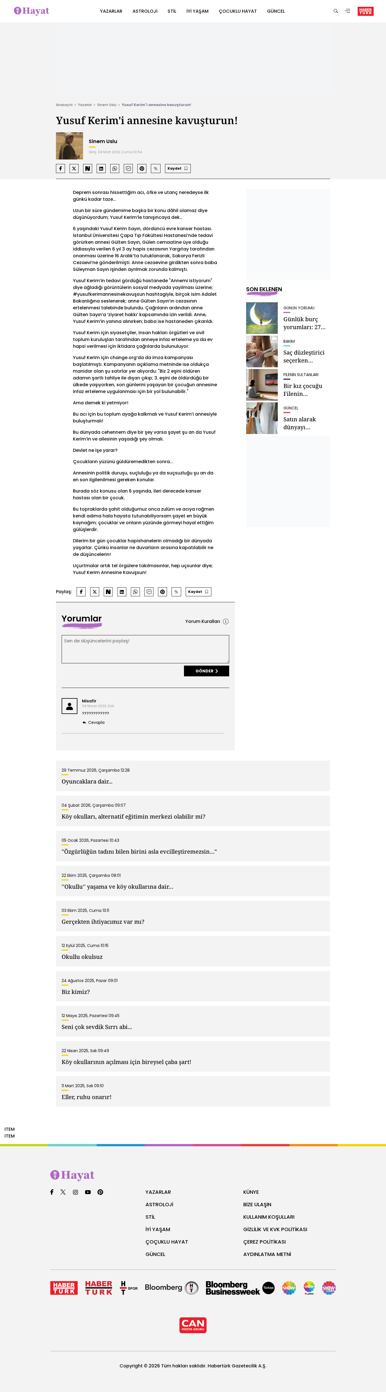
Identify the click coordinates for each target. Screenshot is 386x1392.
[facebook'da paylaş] (60, 168)
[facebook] (51, 1192)
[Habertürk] (64, 1288)
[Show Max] (329, 1288)
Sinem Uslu (106, 104)
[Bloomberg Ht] (171, 1288)
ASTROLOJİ (159, 1204)
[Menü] (347, 11)
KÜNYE (251, 1191)
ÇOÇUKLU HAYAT (167, 1241)
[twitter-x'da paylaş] (74, 168)
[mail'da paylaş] (128, 168)
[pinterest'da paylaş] (141, 168)
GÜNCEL (155, 1254)
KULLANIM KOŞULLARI (268, 1216)
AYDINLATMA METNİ (267, 1254)
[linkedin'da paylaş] (101, 168)
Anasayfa (64, 104)
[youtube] (88, 1192)
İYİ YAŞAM (158, 1229)
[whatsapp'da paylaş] (114, 168)
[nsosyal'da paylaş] (87, 168)
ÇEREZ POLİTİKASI (264, 1241)
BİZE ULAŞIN (257, 1204)
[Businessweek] (240, 1288)
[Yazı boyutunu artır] (156, 168)
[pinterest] (100, 1192)
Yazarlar (85, 104)
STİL (150, 1216)
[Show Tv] (289, 1288)
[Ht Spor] (129, 1288)
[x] (63, 1192)
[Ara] (336, 11)
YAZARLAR (158, 1191)
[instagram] (75, 1192)
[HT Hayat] (193, 1175)
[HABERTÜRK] (366, 11)
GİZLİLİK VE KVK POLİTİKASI (275, 1229)
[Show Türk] (309, 1288)
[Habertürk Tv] (98, 1288)
